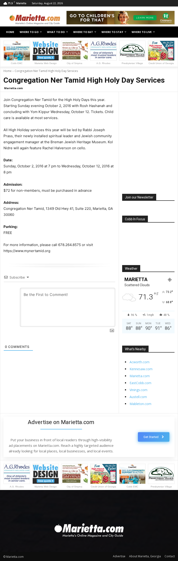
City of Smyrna (74, 63)
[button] (169, 32)
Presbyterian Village (132, 63)
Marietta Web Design (46, 63)
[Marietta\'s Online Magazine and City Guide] (34, 18)
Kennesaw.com (141, 369)
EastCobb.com (140, 383)
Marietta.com (13, 88)
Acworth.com (139, 362)
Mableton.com (140, 404)
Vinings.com (138, 390)
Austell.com (138, 397)
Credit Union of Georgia (161, 63)
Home (7, 71)
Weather (131, 268)
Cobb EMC (16, 63)
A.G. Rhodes (103, 63)
